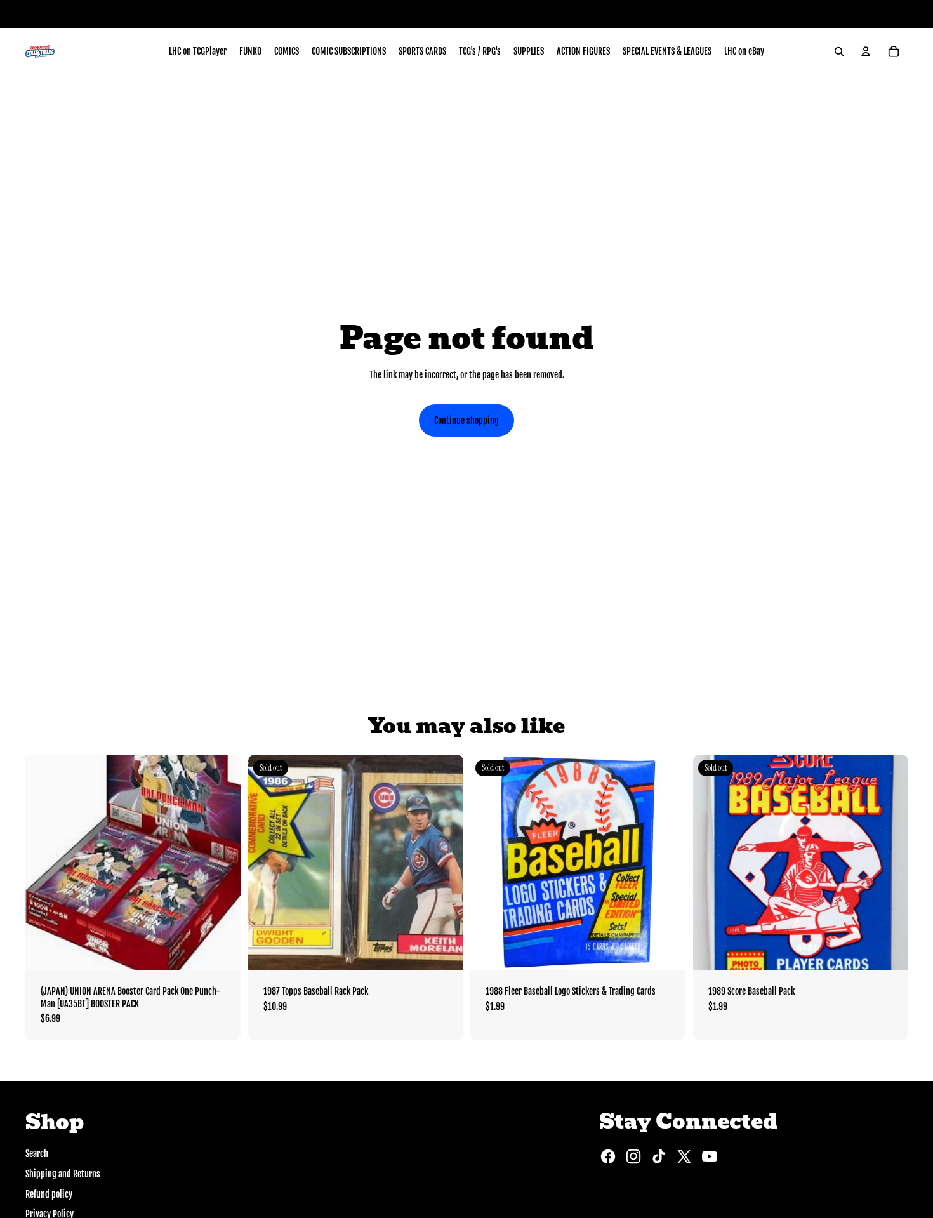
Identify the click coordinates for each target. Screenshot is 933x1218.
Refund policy (48, 1194)
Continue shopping (466, 420)
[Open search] (839, 51)
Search (36, 1153)
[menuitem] (198, 51)
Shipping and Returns (62, 1173)
